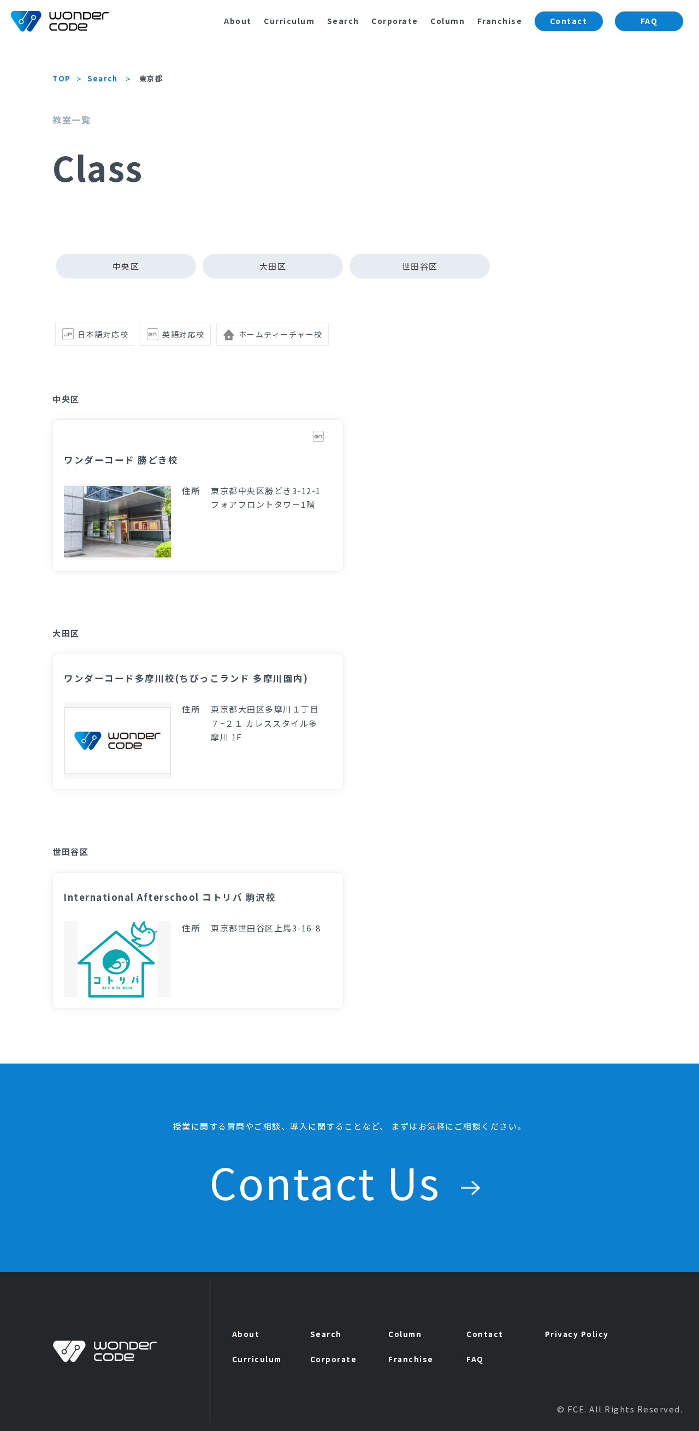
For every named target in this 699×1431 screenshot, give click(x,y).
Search (343, 20)
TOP (61, 78)
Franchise (500, 20)
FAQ (649, 20)
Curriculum (289, 20)
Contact (569, 20)
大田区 (273, 266)
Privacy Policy (577, 1333)
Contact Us (330, 1181)
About (238, 20)
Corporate (394, 20)
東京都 (151, 78)
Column (447, 20)
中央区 (126, 266)
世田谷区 (420, 266)
